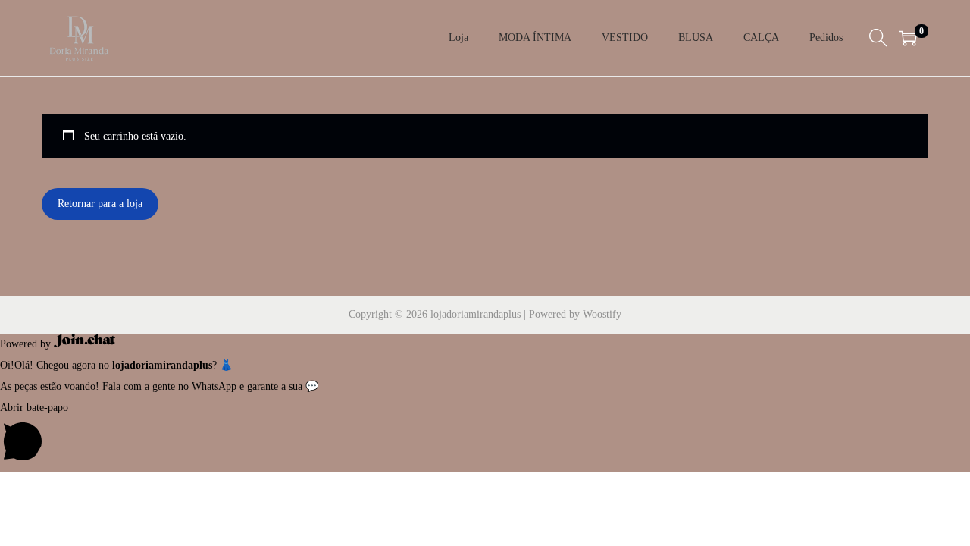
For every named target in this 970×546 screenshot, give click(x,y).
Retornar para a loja (100, 203)
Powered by (27, 344)
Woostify (602, 314)
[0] (908, 38)
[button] (485, 434)
